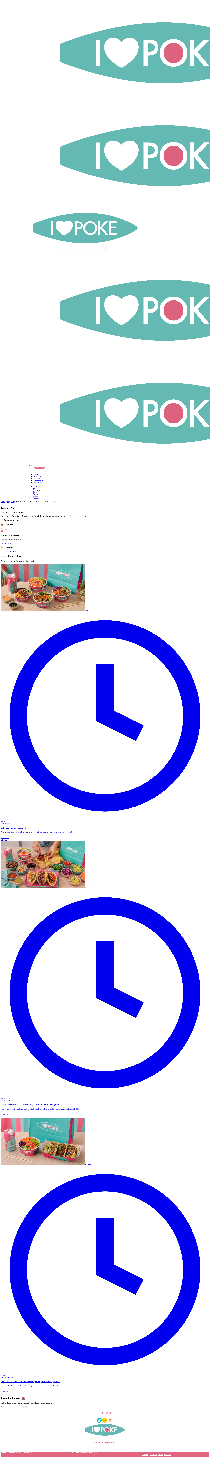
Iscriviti (24, 1407)
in (4, 529)
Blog (8, 502)
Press (160, 1454)
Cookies (153, 1454)
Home (3, 502)
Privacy (145, 1454)
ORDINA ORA (39, 468)
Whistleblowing (14, 1453)
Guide (9, 552)
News (17, 552)
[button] (31, 468)
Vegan (3, 1453)
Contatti (167, 1454)
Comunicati (27, 1453)
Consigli (4, 552)
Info (13, 552)
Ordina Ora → (6, 543)
